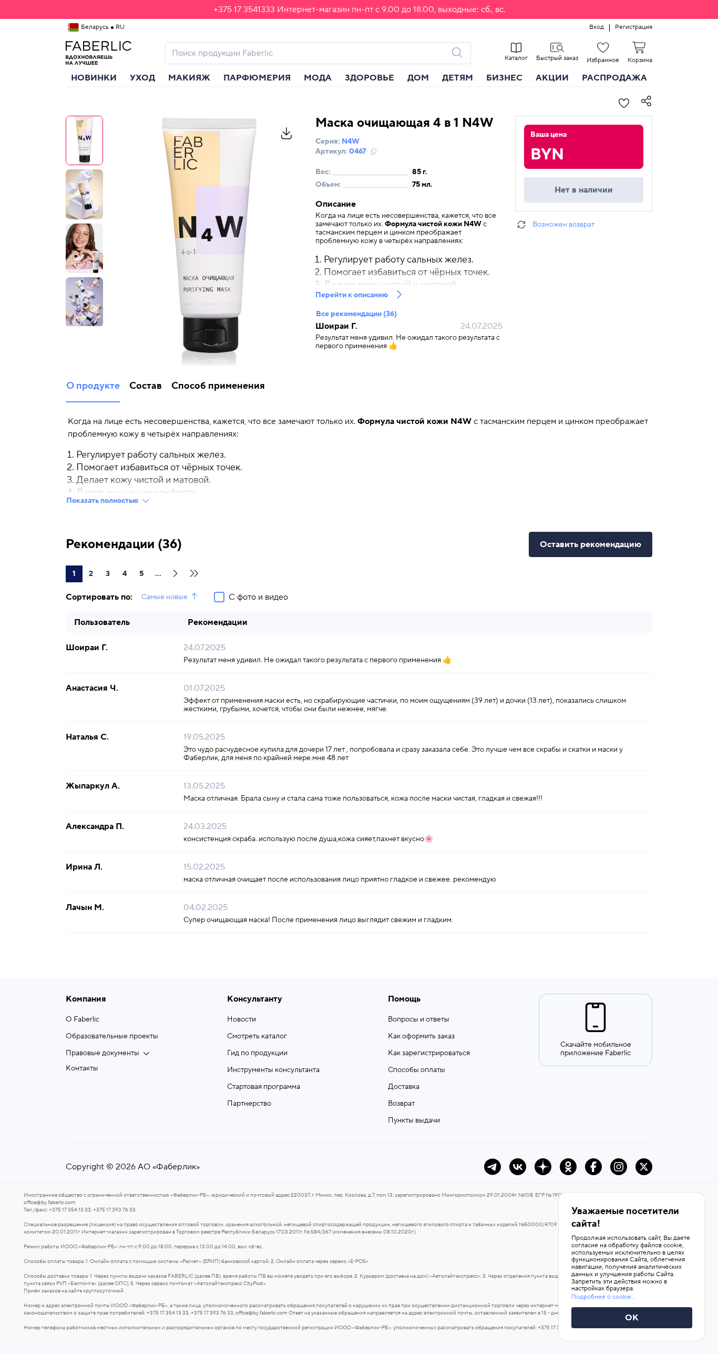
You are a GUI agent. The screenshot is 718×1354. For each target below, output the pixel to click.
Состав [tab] (145, 386)
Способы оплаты (416, 1070)
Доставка (403, 1087)
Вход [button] (596, 27)
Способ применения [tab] (218, 386)
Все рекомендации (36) (356, 314)
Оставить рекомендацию (590, 544)
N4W (351, 141)
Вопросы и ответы (418, 1019)
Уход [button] (142, 78)
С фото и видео (258, 597)
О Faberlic (82, 1019)
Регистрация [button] (633, 27)
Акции (552, 78)
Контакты (82, 1068)
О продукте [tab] (93, 386)
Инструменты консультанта (273, 1070)
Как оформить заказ (421, 1036)
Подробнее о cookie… (603, 1297)
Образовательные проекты (112, 1036)
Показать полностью (102, 501)
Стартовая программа (263, 1087)
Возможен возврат (563, 224)
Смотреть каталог (257, 1036)
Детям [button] (457, 78)
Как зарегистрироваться (429, 1053)
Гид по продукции (257, 1053)
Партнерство (249, 1103)
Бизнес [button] (504, 78)
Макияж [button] (189, 78)
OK (632, 1317)
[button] (359, 9)
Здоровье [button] (369, 78)
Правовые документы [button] (102, 1053)
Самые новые (164, 597)
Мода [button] (318, 78)
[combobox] (309, 53)
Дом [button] (418, 78)
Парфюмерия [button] (257, 78)
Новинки (94, 78)
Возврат (401, 1103)
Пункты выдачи (414, 1120)
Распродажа (614, 78)
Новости (241, 1019)
